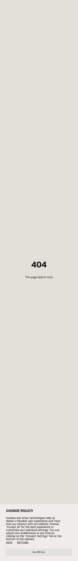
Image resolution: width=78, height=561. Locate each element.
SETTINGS (22, 542)
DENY (9, 542)
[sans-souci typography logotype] (28, 7)
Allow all (39, 552)
